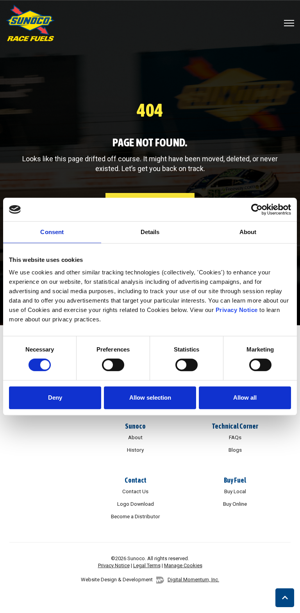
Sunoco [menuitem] (135, 426)
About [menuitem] (135, 437)
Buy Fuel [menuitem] (235, 480)
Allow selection (150, 397)
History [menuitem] (135, 450)
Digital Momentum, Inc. (193, 579)
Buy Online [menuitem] (235, 504)
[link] (30, 22)
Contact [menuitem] (135, 480)
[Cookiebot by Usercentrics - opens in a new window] (257, 209)
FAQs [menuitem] (235, 437)
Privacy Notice (237, 309)
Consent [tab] (52, 232)
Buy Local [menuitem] (235, 491)
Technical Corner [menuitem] (235, 426)
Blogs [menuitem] (235, 450)
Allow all (245, 397)
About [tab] (248, 232)
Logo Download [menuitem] (135, 504)
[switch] (113, 365)
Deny (55, 397)
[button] (284, 597)
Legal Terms (147, 565)
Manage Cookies (183, 565)
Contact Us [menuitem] (135, 491)
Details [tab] (150, 232)
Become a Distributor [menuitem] (135, 516)
